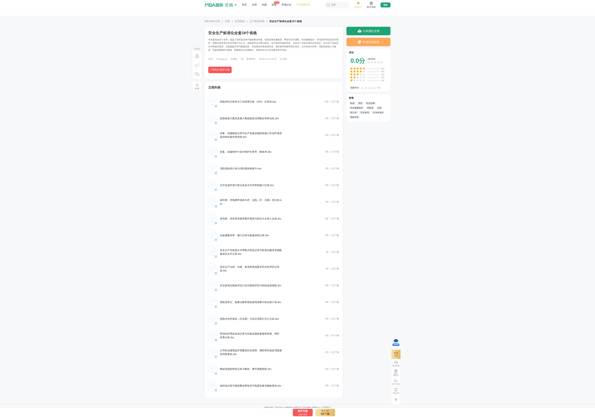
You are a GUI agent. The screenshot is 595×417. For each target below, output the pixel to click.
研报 (274, 4)
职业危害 (370, 103)
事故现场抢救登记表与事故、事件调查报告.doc (246, 369)
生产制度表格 (257, 21)
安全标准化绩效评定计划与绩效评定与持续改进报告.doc (251, 285)
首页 (244, 4)
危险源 (370, 108)
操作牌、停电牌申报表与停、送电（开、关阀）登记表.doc (250, 202)
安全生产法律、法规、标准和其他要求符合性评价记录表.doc (249, 269)
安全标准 (364, 112)
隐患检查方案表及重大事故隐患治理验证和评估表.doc (249, 118)
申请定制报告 (371, 42)
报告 (360, 103)
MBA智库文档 (212, 21)
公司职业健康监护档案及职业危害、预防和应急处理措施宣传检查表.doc (251, 352)
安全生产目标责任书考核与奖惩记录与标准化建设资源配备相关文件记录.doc (251, 252)
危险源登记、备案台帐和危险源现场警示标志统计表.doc (251, 302)
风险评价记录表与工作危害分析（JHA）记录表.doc (248, 101)
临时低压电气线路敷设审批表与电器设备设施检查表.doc (251, 385)
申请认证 (286, 4)
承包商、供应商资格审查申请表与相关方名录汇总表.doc (251, 218)
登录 (385, 5)
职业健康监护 (356, 108)
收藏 (197, 88)
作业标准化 (378, 112)
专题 (264, 4)
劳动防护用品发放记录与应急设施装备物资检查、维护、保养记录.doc (251, 335)
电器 (352, 103)
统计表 (353, 112)
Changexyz (221, 59)
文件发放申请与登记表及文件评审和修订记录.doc (247, 185)
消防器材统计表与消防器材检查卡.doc (241, 168)
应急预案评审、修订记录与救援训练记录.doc (244, 235)
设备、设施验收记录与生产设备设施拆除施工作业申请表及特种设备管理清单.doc (251, 135)
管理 (227, 21)
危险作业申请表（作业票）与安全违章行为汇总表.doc (249, 319)
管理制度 (240, 21)
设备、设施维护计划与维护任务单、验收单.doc (246, 151)
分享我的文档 (371, 31)
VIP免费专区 (303, 4)
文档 (254, 4)
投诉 (285, 59)
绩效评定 (354, 117)
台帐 (379, 108)
